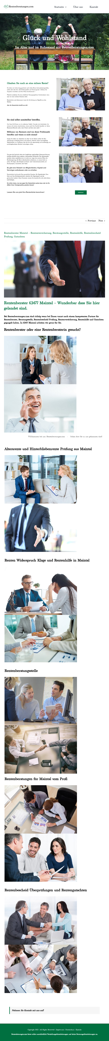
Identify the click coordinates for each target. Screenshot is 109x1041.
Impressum (60, 1030)
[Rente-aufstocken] (80, 152)
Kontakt (78, 1030)
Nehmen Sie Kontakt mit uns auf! (28, 1010)
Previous (92, 221)
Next (100, 221)
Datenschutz (69, 1030)
